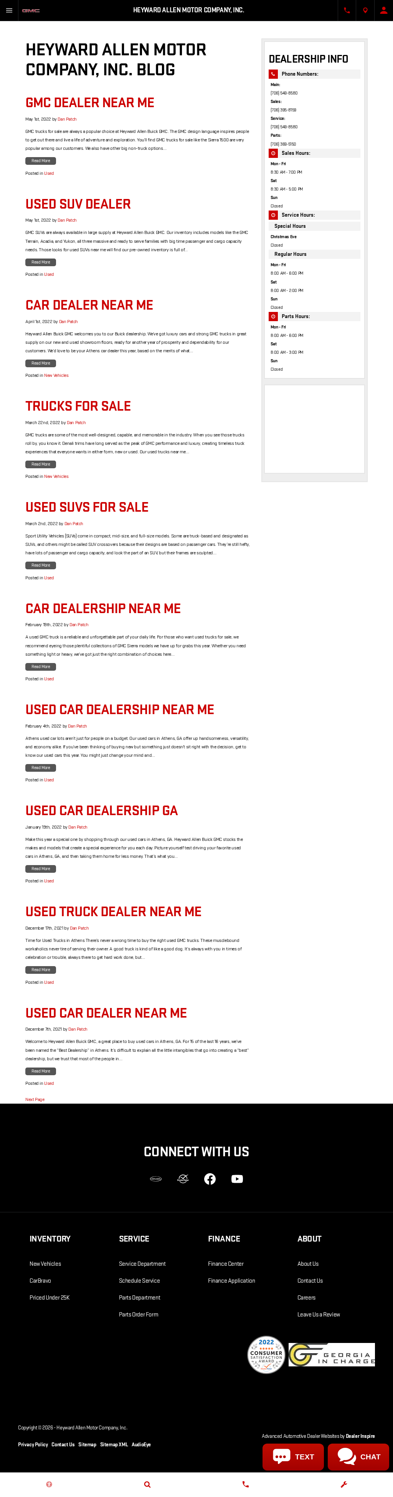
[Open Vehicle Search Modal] (147, 1484)
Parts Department (139, 1297)
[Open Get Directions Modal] (365, 10)
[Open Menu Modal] (9, 10)
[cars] (155, 1178)
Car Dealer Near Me (89, 305)
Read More (40, 161)
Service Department (142, 1264)
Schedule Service (139, 1281)
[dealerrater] (183, 1178)
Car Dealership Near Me (103, 608)
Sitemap (87, 1444)
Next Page (34, 1099)
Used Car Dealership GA (101, 810)
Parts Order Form (139, 1314)
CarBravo (40, 1281)
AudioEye (141, 1444)
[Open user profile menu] (384, 10)
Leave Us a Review (318, 1314)
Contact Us (310, 1281)
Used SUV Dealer (78, 204)
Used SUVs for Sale (87, 507)
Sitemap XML (114, 1444)
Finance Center (225, 1264)
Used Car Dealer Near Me (106, 1013)
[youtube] (237, 1178)
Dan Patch (67, 119)
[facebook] (209, 1178)
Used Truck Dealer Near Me (113, 912)
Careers (306, 1297)
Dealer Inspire (360, 1436)
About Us (308, 1264)
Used (49, 173)
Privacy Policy (33, 1444)
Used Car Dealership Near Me (119, 709)
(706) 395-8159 (283, 110)
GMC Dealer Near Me (89, 102)
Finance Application (231, 1281)
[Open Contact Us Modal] (347, 10)
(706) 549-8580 (284, 93)
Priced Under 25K (50, 1297)
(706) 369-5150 (283, 144)
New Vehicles (56, 375)
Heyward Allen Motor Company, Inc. (91, 1427)
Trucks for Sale (78, 406)
